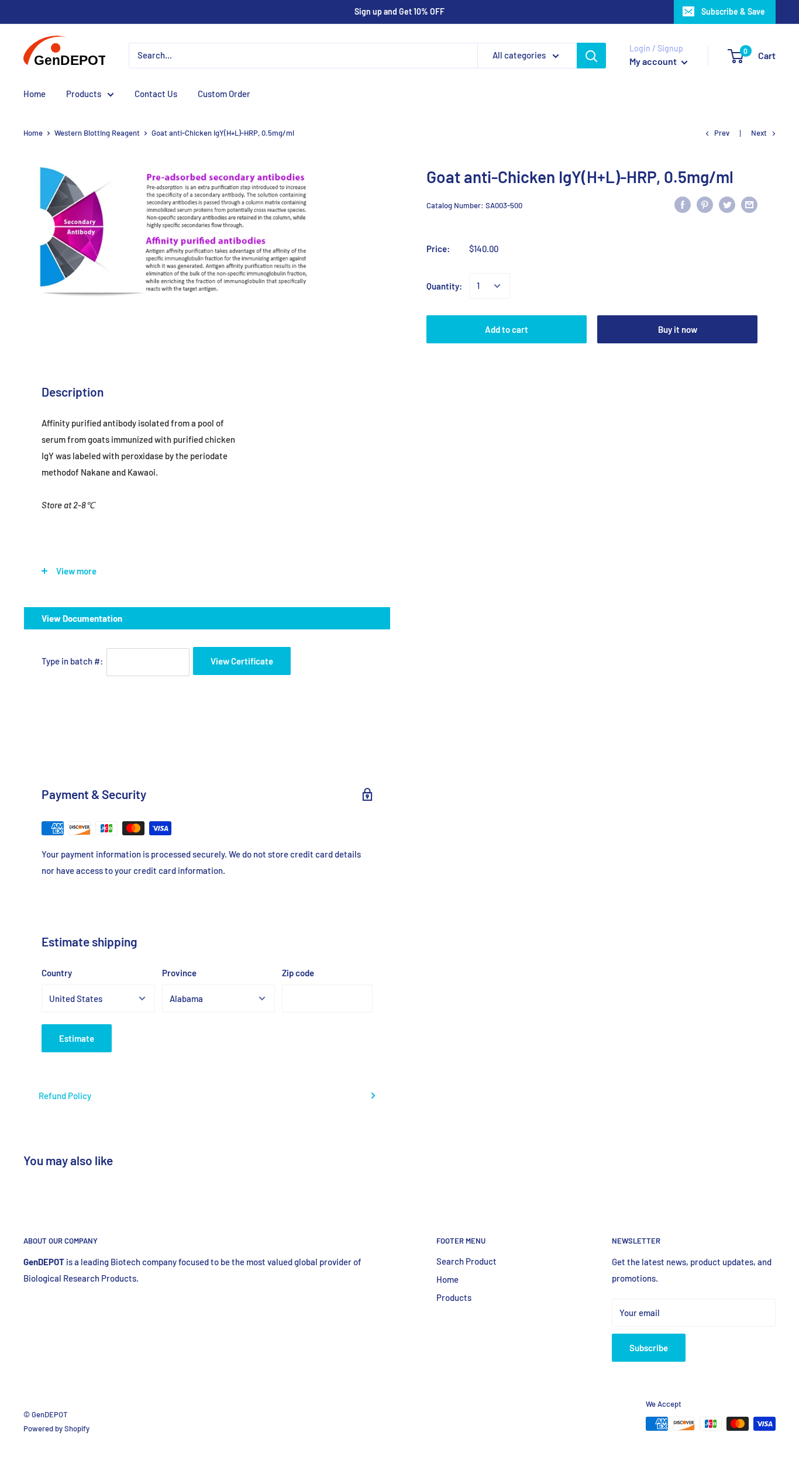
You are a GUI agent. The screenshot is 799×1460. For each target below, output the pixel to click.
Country (57, 972)
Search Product (466, 1261)
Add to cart (506, 329)
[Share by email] (749, 203)
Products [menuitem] (83, 93)
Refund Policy (65, 1095)
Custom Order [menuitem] (224, 93)
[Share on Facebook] (682, 203)
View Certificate (242, 661)
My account (654, 61)
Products (453, 1297)
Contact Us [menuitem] (156, 93)
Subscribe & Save (733, 11)
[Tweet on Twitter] (727, 203)
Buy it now (677, 329)
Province (179, 972)
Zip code (298, 972)
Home (33, 132)
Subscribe (648, 1347)
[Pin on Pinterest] (705, 203)
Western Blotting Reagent (97, 132)
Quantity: (444, 286)
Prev (721, 132)
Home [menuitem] (34, 93)
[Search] (591, 55)
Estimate (76, 1038)
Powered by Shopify (56, 1428)
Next (759, 132)
